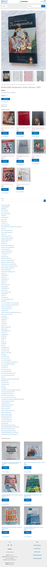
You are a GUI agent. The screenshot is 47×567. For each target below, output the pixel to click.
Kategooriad (12, 84)
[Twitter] (11, 545)
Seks (16, 84)
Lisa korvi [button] (5, 133)
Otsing (2, 198)
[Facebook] (8, 545)
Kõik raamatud (7, 84)
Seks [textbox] (4, 6)
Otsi (43, 6)
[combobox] (4, 6)
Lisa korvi (6, 98)
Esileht (2, 84)
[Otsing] (45, 201)
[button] (44, 12)
